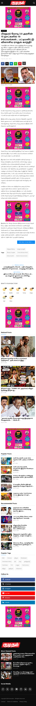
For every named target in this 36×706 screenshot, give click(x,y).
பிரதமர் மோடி (11, 249)
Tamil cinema (25, 565)
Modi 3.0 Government (21, 256)
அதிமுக (11, 568)
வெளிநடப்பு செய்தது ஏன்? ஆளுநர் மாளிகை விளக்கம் (23, 673)
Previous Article (19, 265)
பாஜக (17, 565)
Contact (3, 701)
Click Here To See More (25, 242)
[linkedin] (25, 689)
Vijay (20, 561)
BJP (15, 561)
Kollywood (18, 568)
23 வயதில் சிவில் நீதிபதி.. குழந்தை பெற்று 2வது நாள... (23, 485)
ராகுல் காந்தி (21, 249)
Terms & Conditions (12, 701)
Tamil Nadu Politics (6, 561)
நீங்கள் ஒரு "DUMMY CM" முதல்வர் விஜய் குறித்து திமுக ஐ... (17, 389)
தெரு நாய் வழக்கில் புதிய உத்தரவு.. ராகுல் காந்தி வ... (22, 535)
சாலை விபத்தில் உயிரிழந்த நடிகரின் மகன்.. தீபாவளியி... (23, 476)
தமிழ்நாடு (27, 561)
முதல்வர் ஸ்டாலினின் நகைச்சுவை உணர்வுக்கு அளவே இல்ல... (22, 509)
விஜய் (4, 568)
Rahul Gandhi (10, 256)
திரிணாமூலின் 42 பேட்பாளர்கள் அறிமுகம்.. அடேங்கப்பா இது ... (14, 359)
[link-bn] (18, 17)
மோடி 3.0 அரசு (11, 252)
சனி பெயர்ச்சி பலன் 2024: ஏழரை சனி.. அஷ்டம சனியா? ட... (23, 459)
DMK (3, 558)
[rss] (30, 689)
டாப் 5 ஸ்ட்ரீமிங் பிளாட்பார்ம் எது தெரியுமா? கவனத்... (22, 517)
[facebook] (3, 689)
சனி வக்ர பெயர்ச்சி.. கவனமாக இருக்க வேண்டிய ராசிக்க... (23, 468)
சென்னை (24, 558)
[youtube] (16, 689)
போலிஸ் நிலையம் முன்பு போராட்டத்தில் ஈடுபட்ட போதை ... (22, 664)
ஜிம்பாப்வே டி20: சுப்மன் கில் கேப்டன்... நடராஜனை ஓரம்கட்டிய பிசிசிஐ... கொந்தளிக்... (18, 276)
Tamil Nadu (5, 565)
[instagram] (12, 689)
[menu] (2, 3)
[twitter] (7, 689)
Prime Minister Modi (23, 252)
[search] (34, 3)
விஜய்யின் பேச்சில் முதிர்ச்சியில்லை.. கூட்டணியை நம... (20, 527)
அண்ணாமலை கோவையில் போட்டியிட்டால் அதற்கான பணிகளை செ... (24, 655)
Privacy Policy (23, 701)
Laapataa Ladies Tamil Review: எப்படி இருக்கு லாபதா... (22, 494)
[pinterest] (21, 689)
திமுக (16, 558)
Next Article (17, 272)
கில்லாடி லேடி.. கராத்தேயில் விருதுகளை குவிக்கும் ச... (23, 543)
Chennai (9, 558)
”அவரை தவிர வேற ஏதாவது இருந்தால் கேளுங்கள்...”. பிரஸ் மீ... (17, 419)
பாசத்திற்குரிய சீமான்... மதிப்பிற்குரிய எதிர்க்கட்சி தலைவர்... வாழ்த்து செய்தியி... (18, 268)
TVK (12, 565)
